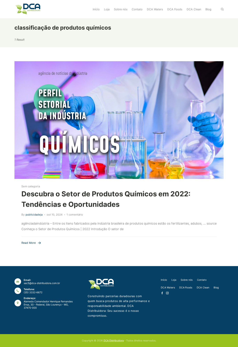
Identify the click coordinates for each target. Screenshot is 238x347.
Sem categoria (30, 186)
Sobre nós (120, 9)
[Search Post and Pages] (222, 9)
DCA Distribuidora (113, 340)
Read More (28, 242)
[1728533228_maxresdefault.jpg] (119, 120)
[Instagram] (167, 293)
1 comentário (75, 215)
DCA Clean (194, 9)
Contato (137, 9)
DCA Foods (174, 9)
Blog (208, 9)
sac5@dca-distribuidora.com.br (42, 283)
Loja (107, 9)
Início (96, 9)
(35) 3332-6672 (33, 292)
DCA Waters (155, 9)
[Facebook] (162, 293)
